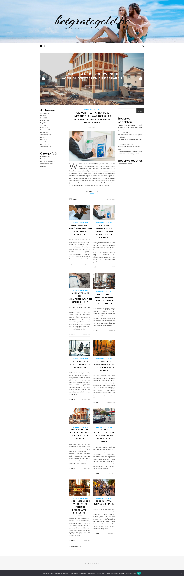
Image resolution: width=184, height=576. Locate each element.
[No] (182, 573)
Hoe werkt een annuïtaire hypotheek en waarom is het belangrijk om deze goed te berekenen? (130, 127)
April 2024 (43, 142)
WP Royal (96, 563)
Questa (75, 199)
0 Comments (111, 199)
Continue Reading (92, 191)
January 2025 (44, 132)
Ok (139, 573)
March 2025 (44, 127)
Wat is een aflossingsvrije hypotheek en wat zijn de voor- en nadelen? (104, 231)
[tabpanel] (92, 79)
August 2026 (44, 113)
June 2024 (43, 139)
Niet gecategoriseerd (92, 69)
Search (140, 111)
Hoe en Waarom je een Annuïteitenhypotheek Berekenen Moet (129, 146)
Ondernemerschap (46, 164)
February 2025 (45, 130)
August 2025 (44, 120)
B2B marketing (45, 156)
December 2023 (45, 144)
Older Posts (75, 546)
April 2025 (43, 125)
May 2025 (43, 123)
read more (92, 87)
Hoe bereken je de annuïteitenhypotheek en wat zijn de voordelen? (130, 134)
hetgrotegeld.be (92, 20)
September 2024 (46, 135)
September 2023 (46, 147)
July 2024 (43, 137)
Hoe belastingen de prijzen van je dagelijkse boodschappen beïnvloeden (80, 507)
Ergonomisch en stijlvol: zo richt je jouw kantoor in (80, 364)
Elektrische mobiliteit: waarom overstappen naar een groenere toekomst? (104, 436)
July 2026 (43, 115)
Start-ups (43, 166)
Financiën (43, 159)
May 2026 (43, 118)
